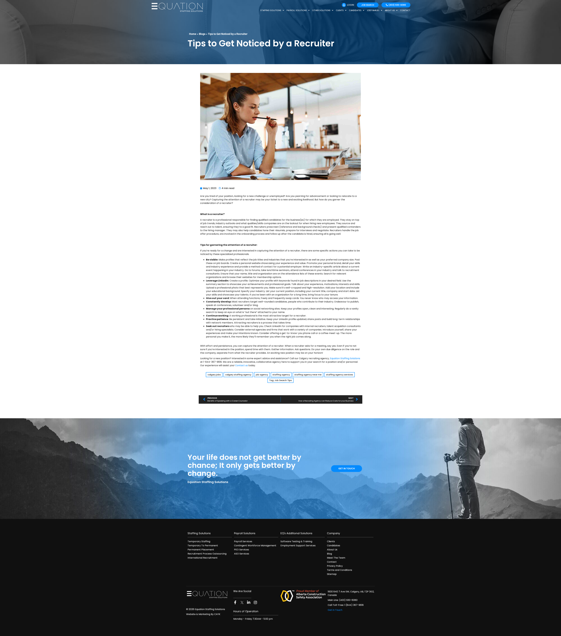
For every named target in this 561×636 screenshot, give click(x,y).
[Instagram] (255, 602)
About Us (390, 10)
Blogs (202, 33)
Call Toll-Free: (336, 605)
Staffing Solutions (270, 10)
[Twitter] (242, 602)
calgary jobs (214, 374)
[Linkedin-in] (248, 602)
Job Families (373, 10)
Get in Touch (335, 610)
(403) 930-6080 (348, 600)
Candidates (355, 10)
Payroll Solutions (297, 10)
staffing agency (281, 374)
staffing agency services (339, 374)
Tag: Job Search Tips (280, 380)
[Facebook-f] (235, 602)
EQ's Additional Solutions (296, 533)
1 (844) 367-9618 (354, 605)
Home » (193, 33)
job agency (262, 374)
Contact (405, 10)
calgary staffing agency (238, 374)
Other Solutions (321, 10)
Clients (340, 10)
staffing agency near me (308, 374)
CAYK (217, 614)
